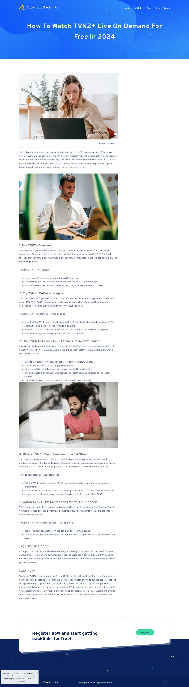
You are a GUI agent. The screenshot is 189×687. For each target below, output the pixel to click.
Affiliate (138, 8)
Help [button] (158, 8)
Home (127, 8)
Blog (149, 8)
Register (145, 632)
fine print (18, 676)
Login (167, 8)
